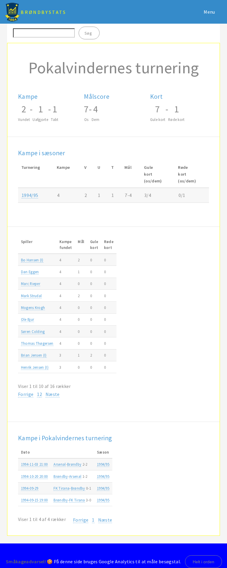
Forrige (25, 394)
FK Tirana (61, 488)
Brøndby (74, 464)
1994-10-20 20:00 (34, 476)
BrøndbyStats (43, 12)
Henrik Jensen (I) (34, 367)
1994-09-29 (29, 488)
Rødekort (109, 244)
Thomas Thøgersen (37, 343)
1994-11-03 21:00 (34, 464)
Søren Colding (33, 331)
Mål (81, 241)
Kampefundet (65, 244)
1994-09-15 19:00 (34, 500)
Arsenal (59, 464)
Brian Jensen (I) (34, 355)
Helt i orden (203, 561)
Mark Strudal (31, 295)
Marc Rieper (30, 283)
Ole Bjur (27, 319)
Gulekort (94, 244)
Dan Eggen (30, 271)
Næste (53, 394)
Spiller (27, 241)
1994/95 (30, 195)
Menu (209, 12)
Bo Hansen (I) (32, 260)
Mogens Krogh (33, 307)
